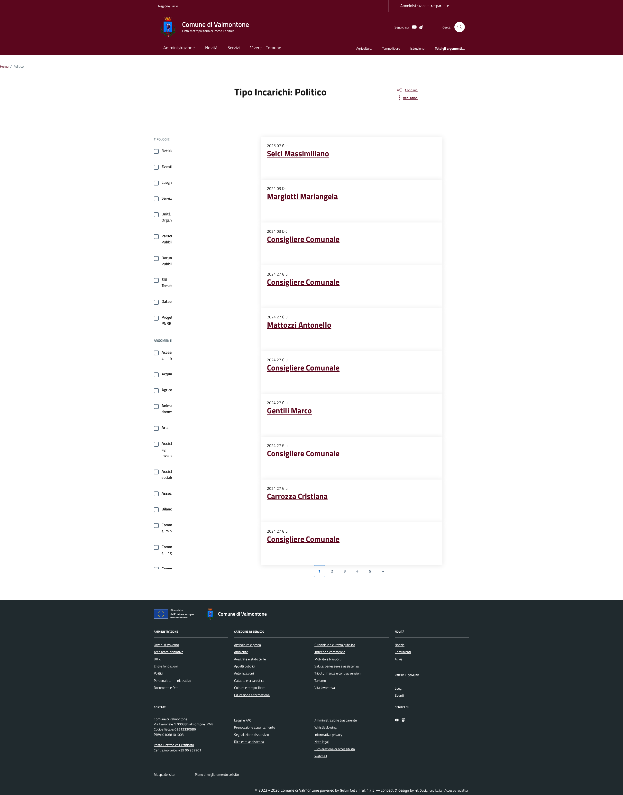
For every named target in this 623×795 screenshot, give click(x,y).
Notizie (167, 151)
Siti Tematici (168, 282)
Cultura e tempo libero (249, 687)
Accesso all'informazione (175, 355)
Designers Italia (430, 790)
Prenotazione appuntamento (254, 727)
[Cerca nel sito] (459, 27)
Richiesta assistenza (249, 741)
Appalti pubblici (244, 666)
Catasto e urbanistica (249, 680)
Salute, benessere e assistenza (336, 666)
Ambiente (241, 652)
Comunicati (403, 652)
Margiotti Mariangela (302, 196)
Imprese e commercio (329, 652)
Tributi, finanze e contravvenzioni (337, 673)
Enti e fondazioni (166, 666)
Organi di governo (166, 644)
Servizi (234, 47)
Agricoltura (364, 48)
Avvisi (399, 659)
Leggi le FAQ (242, 720)
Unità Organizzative (173, 217)
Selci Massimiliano (298, 153)
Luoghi (167, 182)
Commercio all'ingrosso (171, 550)
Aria (165, 427)
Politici (158, 673)
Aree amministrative (168, 652)
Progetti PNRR (168, 320)
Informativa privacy (328, 734)
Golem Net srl (349, 790)
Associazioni (172, 493)
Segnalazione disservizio (251, 734)
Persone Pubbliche (170, 239)
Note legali (321, 741)
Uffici (157, 659)
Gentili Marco (289, 410)
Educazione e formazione (252, 695)
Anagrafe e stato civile (250, 659)
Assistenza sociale (171, 474)
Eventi (167, 166)
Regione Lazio (168, 6)
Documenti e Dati (166, 687)
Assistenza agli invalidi (171, 449)
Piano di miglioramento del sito (217, 774)
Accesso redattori (456, 790)
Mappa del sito (164, 774)
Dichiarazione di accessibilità (334, 749)
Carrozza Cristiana (297, 496)
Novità (211, 47)
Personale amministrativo (172, 680)
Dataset (168, 301)
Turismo (320, 680)
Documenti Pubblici (171, 261)
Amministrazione (179, 47)
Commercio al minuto (171, 528)
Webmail (320, 756)
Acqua (167, 374)
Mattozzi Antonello (299, 325)
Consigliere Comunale (303, 239)
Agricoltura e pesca (247, 644)
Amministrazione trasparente (424, 6)
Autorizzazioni (244, 673)
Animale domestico (170, 409)
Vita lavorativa (324, 687)
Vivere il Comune (265, 47)
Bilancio (168, 509)
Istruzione (417, 48)
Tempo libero (391, 48)
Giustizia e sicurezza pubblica (334, 644)
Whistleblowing (325, 727)
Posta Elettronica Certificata (174, 745)
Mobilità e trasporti (327, 659)
